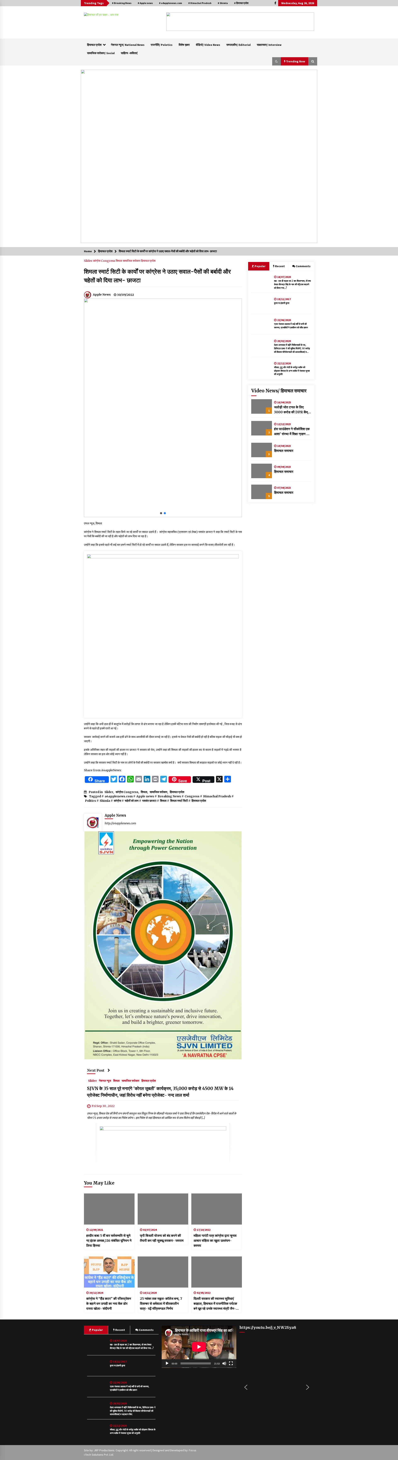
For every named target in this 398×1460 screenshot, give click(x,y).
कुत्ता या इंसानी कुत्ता (281, 303)
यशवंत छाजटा (149, 801)
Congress (192, 796)
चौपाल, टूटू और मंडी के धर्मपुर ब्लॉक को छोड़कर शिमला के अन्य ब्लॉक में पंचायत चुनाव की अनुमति (292, 371)
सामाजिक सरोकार (132, 261)
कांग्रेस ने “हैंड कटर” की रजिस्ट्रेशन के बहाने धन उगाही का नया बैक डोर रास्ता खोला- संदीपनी (108, 1303)
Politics (90, 801)
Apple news (145, 796)
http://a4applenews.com (120, 823)
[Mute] (224, 1363)
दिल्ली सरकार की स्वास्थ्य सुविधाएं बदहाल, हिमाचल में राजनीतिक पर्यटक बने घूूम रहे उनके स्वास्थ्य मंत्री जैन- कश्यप (215, 1303)
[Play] (167, 1363)
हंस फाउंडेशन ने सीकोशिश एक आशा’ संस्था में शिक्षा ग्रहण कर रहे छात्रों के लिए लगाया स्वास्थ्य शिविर (292, 431)
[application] (199, 1347)
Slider (88, 261)
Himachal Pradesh (217, 796)
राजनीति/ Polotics (161, 45)
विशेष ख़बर (184, 45)
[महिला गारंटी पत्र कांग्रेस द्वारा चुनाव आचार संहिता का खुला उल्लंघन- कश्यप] (216, 1209)
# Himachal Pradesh (199, 3)
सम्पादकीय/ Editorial (238, 45)
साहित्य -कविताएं (129, 53)
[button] (172, 21)
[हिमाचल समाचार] (261, 450)
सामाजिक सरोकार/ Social (101, 53)
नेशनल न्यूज (105, 1080)
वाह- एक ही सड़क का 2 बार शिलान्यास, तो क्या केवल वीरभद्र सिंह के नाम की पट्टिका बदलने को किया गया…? (292, 284)
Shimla (105, 801)
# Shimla (223, 3)
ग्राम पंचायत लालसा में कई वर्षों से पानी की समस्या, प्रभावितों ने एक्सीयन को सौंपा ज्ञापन (291, 326)
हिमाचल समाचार (283, 451)
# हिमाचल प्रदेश (241, 3)
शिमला (119, 261)
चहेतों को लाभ (131, 801)
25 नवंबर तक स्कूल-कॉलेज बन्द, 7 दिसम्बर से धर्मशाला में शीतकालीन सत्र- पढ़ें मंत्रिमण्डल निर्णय (161, 1303)
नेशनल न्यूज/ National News (127, 45)
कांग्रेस (117, 801)
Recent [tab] (280, 266)
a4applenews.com (119, 796)
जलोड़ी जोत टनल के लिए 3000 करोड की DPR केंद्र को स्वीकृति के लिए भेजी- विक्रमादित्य (291, 410)
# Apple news (145, 3)
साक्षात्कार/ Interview (269, 45)
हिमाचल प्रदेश (94, 45)
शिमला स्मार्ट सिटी (179, 801)
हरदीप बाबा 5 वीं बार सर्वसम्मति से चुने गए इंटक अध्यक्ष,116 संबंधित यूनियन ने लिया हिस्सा (108, 1240)
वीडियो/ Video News (208, 45)
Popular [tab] (260, 266)
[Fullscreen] (231, 1363)
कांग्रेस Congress (104, 261)
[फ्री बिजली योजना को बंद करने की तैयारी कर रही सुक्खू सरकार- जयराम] (163, 1209)
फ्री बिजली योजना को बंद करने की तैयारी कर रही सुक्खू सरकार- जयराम (161, 1238)
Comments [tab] (303, 266)
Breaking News (169, 796)
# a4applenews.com (170, 3)
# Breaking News (121, 3)
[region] (240, 21)
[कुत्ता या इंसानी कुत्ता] (261, 303)
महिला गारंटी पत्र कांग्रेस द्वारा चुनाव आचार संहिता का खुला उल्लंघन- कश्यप (215, 1240)
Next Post (95, 1070)
